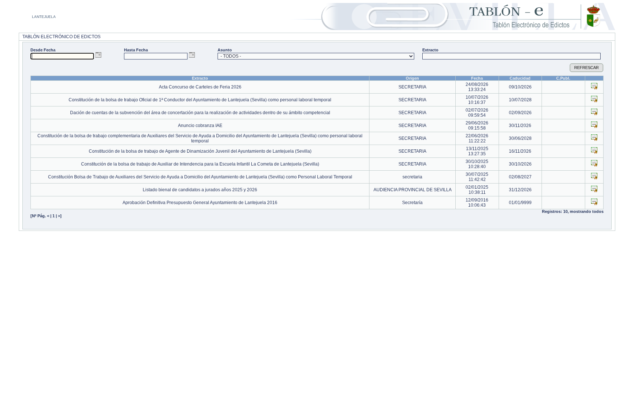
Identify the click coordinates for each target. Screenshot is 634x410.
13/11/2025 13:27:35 (477, 151)
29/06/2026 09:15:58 (477, 125)
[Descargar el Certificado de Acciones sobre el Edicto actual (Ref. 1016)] (594, 124)
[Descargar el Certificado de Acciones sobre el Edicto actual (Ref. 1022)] (594, 99)
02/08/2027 (520, 176)
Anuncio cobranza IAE (200, 125)
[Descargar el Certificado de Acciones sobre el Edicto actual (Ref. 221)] (594, 202)
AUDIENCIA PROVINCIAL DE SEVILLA (413, 189)
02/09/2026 (520, 112)
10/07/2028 (520, 99)
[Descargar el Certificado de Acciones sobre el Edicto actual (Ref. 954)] (594, 176)
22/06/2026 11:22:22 (477, 138)
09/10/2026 (520, 87)
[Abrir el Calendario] (98, 55)
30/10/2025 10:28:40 (477, 164)
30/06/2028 (520, 138)
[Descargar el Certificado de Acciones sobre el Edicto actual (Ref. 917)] (594, 189)
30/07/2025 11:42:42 (477, 177)
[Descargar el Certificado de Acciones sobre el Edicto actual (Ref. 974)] (594, 150)
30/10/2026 (520, 164)
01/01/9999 (520, 202)
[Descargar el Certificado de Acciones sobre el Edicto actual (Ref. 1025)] (594, 86)
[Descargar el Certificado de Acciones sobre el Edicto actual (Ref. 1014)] (594, 137)
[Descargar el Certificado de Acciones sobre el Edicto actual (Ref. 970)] (594, 163)
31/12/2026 (520, 189)
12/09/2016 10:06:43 (477, 202)
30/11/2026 (520, 125)
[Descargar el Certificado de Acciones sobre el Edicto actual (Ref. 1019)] (594, 112)
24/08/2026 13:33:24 (477, 87)
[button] (586, 68)
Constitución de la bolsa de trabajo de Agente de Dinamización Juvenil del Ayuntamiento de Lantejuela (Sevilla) (200, 151)
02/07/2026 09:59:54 (477, 113)
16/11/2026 (520, 151)
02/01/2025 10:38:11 (477, 190)
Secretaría (412, 202)
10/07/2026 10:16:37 (477, 100)
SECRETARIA (412, 87)
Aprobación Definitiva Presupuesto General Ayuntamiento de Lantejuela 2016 (200, 202)
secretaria (412, 176)
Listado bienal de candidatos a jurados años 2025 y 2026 (200, 189)
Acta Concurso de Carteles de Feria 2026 (200, 87)
